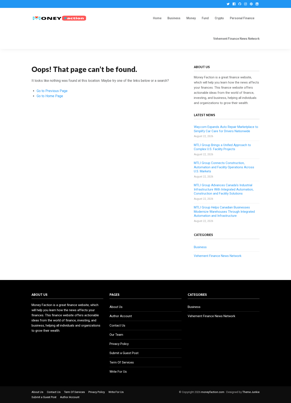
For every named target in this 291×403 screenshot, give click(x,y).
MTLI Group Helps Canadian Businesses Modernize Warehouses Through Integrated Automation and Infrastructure (224, 211)
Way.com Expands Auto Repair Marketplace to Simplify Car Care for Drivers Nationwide (226, 129)
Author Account (120, 316)
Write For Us (118, 372)
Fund (205, 18)
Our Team (116, 335)
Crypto (219, 18)
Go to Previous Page (52, 91)
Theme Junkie (250, 392)
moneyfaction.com (212, 392)
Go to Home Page (50, 96)
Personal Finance (242, 18)
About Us (115, 307)
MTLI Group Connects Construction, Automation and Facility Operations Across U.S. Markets (224, 167)
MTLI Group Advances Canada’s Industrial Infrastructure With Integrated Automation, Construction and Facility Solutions (224, 189)
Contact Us (117, 325)
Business (173, 18)
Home (157, 18)
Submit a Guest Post (123, 353)
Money (191, 18)
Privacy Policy (119, 344)
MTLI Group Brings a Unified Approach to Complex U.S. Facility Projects (222, 147)
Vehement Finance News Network (236, 38)
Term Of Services (121, 362)
